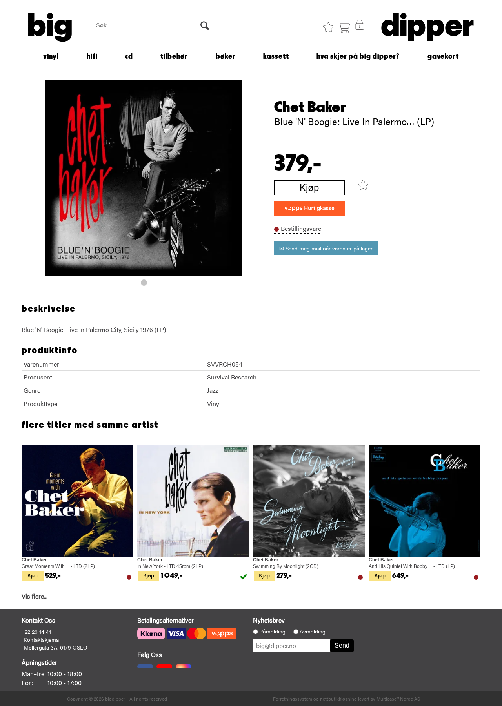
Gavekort (443, 56)
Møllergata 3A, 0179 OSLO (55, 647)
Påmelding (272, 631)
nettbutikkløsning (338, 698)
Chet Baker (310, 107)
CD (129, 56)
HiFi (92, 56)
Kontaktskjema (41, 639)
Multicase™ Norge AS (398, 698)
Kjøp (309, 187)
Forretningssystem (292, 698)
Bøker (226, 56)
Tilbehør (174, 56)
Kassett (276, 56)
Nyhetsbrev (269, 619)
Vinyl (51, 56)
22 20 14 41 (38, 631)
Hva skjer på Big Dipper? (358, 56)
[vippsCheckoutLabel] (309, 208)
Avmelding (313, 631)
